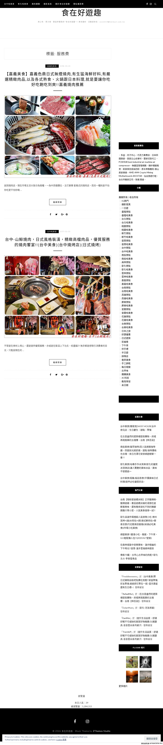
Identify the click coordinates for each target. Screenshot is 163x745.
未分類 (125, 385)
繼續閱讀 (57, 202)
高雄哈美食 (127, 298)
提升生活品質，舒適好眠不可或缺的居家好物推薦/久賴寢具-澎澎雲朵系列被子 (138, 622)
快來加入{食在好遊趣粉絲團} (139, 399)
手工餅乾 (126, 363)
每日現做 (126, 367)
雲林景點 (126, 273)
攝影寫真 (48, 4)
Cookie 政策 (61, 739)
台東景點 (126, 323)
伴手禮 (125, 348)
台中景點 (126, 247)
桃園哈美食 (127, 229)
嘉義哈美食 (52, 66)
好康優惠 (126, 334)
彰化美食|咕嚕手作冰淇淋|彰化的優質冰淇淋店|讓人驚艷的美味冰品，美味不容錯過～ (139, 468)
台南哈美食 (127, 291)
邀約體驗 (36, 4)
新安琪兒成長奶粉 (131, 169)
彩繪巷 (125, 341)
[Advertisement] (139, 93)
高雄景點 (126, 294)
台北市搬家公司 (126, 179)
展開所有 (123, 197)
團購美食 (126, 374)
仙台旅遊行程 (150, 176)
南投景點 (126, 255)
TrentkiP (127, 631)
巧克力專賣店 (143, 155)
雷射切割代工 (150, 158)
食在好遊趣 (81, 12)
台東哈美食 (127, 327)
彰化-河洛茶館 (147, 607)
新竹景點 (126, 233)
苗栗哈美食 (127, 244)
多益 (123, 155)
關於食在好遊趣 (62, 4)
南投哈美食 (127, 258)
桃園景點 (126, 226)
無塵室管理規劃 (139, 165)
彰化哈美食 (23, 4)
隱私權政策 (78, 4)
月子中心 (131, 155)
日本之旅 (126, 331)
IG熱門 (125, 200)
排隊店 (125, 356)
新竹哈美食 (127, 237)
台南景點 (126, 287)
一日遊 (125, 208)
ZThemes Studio (101, 731)
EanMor (126, 618)
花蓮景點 (126, 316)
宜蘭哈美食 (127, 312)
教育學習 (126, 381)
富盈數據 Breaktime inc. (152, 743)
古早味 (125, 370)
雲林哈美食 (127, 276)
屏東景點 (126, 302)
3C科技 (125, 377)
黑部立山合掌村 (134, 158)
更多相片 (123, 686)
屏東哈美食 (127, 305)
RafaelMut (128, 594)
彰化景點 (126, 265)
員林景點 (126, 262)
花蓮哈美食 (127, 320)
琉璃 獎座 (139, 179)
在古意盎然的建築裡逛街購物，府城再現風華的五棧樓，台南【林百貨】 (138, 598)
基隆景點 (126, 211)
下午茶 (125, 345)
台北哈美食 (127, 222)
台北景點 (126, 218)
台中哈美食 (9, 4)
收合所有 (133, 197)
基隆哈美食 (127, 215)
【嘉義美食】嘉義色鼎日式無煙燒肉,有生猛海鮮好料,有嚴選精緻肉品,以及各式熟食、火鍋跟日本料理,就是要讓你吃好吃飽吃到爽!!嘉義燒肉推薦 (57, 79)
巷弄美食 (126, 359)
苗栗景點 (126, 240)
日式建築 (126, 338)
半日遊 (125, 352)
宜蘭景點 (126, 309)
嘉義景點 (126, 280)
